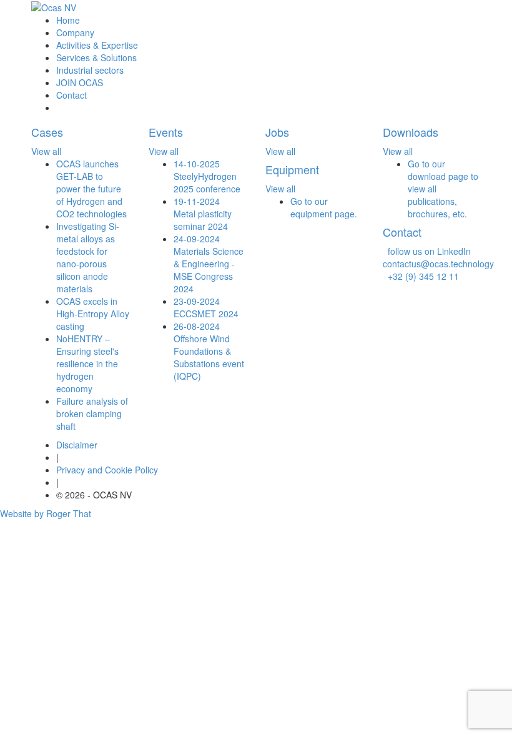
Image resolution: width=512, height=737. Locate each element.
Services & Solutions (96, 57)
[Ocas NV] (53, 7)
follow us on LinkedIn (427, 251)
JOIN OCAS (79, 82)
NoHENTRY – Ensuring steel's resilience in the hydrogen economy (87, 363)
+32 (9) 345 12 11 (421, 276)
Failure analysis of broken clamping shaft (92, 413)
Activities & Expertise (97, 45)
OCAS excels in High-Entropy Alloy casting (92, 313)
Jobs (277, 132)
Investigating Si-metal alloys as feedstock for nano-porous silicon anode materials (87, 257)
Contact (71, 95)
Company (75, 32)
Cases (47, 132)
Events (166, 132)
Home (68, 20)
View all (46, 151)
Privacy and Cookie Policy (107, 469)
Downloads (410, 132)
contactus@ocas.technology (438, 257)
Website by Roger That (45, 513)
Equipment (292, 169)
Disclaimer (76, 444)
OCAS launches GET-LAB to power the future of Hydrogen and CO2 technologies (91, 188)
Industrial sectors (90, 70)
